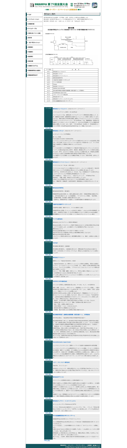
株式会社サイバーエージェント (61, 162)
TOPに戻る (48, 128)
